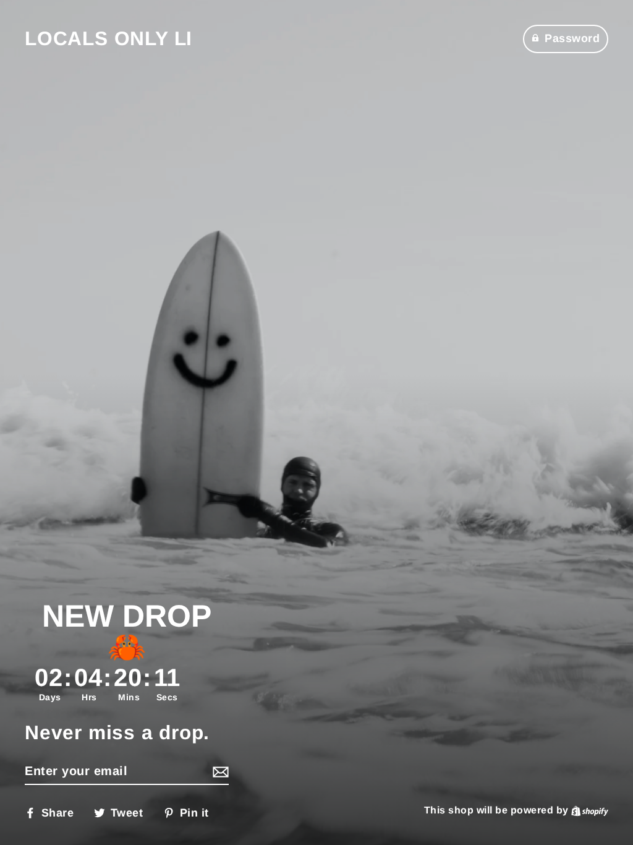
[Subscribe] (219, 771)
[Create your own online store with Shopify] (589, 810)
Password (572, 38)
